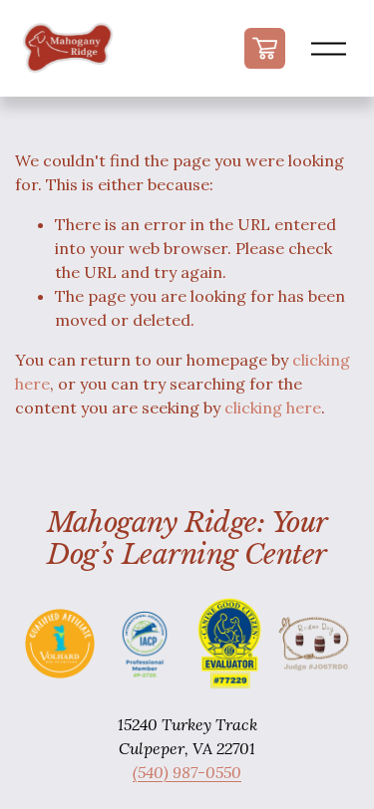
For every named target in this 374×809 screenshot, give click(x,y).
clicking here (272, 407)
